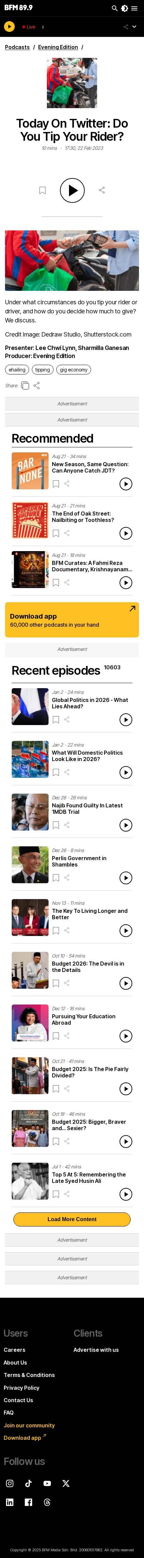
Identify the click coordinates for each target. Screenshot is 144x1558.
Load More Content (72, 1219)
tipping (42, 369)
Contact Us (18, 1400)
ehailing (17, 369)
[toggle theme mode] (125, 8)
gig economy (73, 369)
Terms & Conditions (29, 1375)
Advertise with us (96, 1349)
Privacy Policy (22, 1387)
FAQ (9, 1412)
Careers (14, 1349)
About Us (15, 1362)
